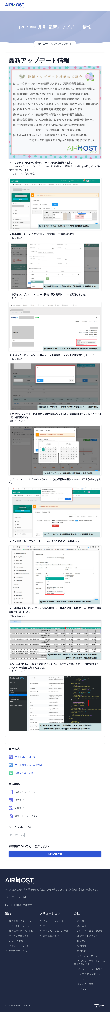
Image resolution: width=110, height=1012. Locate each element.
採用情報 (82, 946)
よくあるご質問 (85, 984)
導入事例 (82, 926)
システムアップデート (61, 44)
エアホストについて (87, 936)
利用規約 (82, 950)
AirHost (43, 44)
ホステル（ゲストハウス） (56, 931)
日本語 (17, 905)
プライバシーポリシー (88, 955)
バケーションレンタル (54, 921)
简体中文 (27, 905)
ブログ (80, 979)
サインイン (83, 989)
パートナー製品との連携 (90, 931)
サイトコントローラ (25, 756)
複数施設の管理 (51, 936)
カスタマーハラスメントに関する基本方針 (89, 962)
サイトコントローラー (20, 926)
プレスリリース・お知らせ (91, 969)
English (8, 905)
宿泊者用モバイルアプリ (21, 921)
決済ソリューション (25, 772)
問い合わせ (83, 941)
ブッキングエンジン (19, 936)
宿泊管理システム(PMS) (21, 931)
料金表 (80, 921)
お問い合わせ (55, 853)
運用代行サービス (18, 950)
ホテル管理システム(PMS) (28, 764)
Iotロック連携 (16, 941)
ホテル (46, 926)
